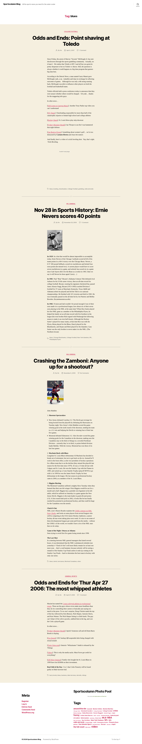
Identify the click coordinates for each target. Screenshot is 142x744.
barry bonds (53, 675)
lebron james (85, 718)
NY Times (51, 113)
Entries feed (27, 707)
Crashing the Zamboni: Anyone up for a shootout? (71, 363)
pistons (75, 724)
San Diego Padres (96, 724)
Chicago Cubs (76, 711)
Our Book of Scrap (54, 132)
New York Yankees (97, 720)
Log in (24, 704)
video (94, 726)
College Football (71, 31)
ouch (94, 722)
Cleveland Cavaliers (87, 711)
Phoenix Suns (113, 722)
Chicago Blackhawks (59, 337)
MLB (104, 717)
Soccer (103, 724)
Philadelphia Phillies (102, 722)
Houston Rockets (105, 715)
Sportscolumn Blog (11, 4)
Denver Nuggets (98, 713)
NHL (110, 720)
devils (55, 561)
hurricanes (61, 561)
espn (113, 713)
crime (115, 711)
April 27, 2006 (70, 595)
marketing (92, 718)
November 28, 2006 (70, 222)
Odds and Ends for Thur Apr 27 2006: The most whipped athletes (71, 585)
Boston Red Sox (108, 709)
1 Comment (82, 50)
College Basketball (98, 711)
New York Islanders (83, 337)
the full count (79, 727)
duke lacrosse (71, 675)
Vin (61, 50)
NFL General (71, 204)
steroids (78, 675)
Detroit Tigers (107, 713)
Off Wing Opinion (54, 660)
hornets (98, 715)
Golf (95, 715)
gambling (81, 189)
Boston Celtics (97, 709)
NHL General (71, 354)
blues (51, 189)
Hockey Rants (53, 120)
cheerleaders (63, 189)
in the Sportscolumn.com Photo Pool (99, 696)
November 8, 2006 (69, 373)
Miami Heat (98, 718)
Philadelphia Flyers (55, 339)
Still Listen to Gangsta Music (58, 106)
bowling (55, 189)
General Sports (71, 576)
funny (76, 715)
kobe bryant (114, 715)
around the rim (79, 709)
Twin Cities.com (53, 645)
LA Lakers (76, 718)
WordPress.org (28, 713)
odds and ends (88, 189)
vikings (84, 675)
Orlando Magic (88, 722)
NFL (90, 337)
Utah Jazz (87, 727)
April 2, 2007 (70, 50)
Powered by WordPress (51, 739)
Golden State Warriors (86, 715)
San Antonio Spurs (85, 724)
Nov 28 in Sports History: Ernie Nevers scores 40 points (71, 213)
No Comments (84, 373)
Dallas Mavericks (87, 713)
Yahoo (50, 652)
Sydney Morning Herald (56, 125)
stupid (113, 724)
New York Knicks (77, 720)
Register (25, 701)
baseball (89, 709)
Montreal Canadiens (71, 561)
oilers (79, 561)
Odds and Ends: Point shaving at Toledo (71, 41)
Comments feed (28, 710)
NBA (109, 717)
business (64, 675)
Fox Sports (51, 638)
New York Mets (86, 720)
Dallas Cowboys (77, 713)
